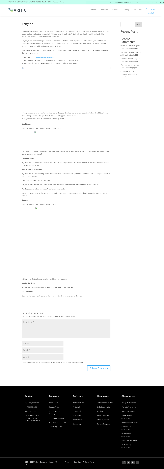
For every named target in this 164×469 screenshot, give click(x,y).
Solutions (115, 10)
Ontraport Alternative (129, 422)
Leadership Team (55, 426)
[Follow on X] (128, 462)
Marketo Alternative (128, 407)
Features (104, 10)
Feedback (100, 411)
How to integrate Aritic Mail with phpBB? (129, 74)
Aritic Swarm (78, 420)
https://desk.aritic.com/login (43, 57)
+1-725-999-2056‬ (31, 407)
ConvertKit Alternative (129, 440)
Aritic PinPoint (78, 403)
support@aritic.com (32, 403)
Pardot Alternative (128, 411)
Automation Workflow (105, 403)
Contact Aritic (54, 407)
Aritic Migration (103, 420)
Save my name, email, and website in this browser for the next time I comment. (54, 363)
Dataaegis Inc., (30, 411)
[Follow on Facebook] (124, 462)
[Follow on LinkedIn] (133, 462)
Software (93, 10)
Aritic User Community (57, 422)
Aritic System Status (56, 418)
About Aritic (53, 403)
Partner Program (103, 424)
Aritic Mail (77, 415)
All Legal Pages (88, 462)
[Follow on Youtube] (137, 462)
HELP (138, 2)
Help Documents (103, 407)
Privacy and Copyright (73, 462)
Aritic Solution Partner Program (122, 2)
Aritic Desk (77, 411)
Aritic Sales (77, 407)
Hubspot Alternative (128, 403)
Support (148, 2)
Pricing (126, 10)
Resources (138, 10)
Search (138, 24)
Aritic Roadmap (103, 415)
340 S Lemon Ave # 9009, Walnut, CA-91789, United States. (32, 418)
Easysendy (77, 424)
